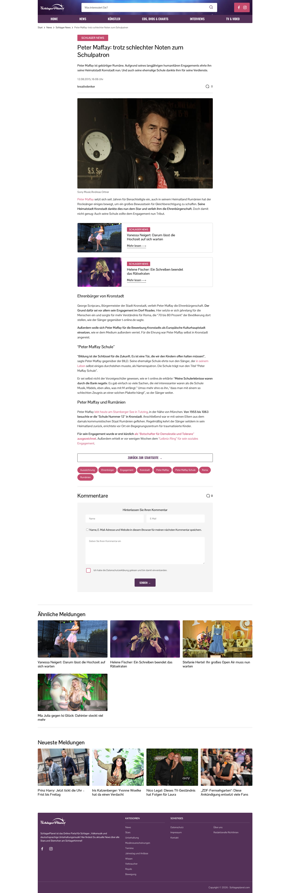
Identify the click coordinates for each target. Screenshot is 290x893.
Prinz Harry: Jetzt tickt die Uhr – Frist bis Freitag (61, 792)
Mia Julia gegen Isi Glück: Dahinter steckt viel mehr (70, 717)
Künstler (114, 19)
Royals (128, 868)
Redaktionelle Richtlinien (226, 832)
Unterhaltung (132, 837)
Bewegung (130, 874)
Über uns (217, 827)
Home (54, 19)
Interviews (197, 19)
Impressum (176, 832)
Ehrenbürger (107, 469)
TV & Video (233, 19)
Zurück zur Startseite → (145, 457)
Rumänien (85, 477)
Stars (127, 832)
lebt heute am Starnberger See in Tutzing (121, 412)
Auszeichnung (87, 469)
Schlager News (63, 27)
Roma (205, 469)
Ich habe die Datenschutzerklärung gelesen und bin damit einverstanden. (130, 570)
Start (40, 27)
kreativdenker (86, 86)
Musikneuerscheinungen (137, 842)
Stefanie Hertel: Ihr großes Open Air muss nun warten (216, 664)
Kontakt (174, 837)
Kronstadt (145, 469)
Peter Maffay (85, 199)
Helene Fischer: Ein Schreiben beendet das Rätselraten (155, 271)
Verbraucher (131, 863)
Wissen (129, 858)
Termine (129, 848)
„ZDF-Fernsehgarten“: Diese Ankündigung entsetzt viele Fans (224, 792)
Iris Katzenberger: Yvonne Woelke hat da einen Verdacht (116, 792)
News (82, 19)
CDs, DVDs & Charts (155, 19)
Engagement (126, 469)
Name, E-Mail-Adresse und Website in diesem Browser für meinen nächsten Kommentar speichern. (145, 530)
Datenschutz (177, 827)
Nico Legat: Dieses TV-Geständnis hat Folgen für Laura (170, 792)
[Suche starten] (211, 7)
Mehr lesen (134, 246)
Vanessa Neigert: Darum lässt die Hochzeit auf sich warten (151, 237)
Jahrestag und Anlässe (136, 853)
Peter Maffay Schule (185, 469)
